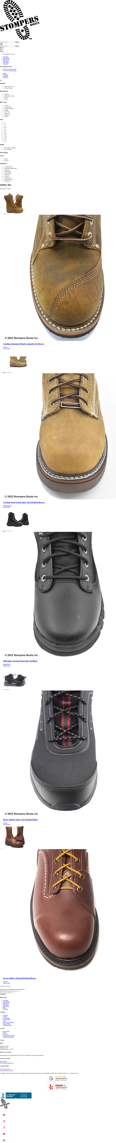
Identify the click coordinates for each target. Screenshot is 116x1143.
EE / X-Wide (8, 149)
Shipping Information (8, 1037)
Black (6, 159)
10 (5, 132)
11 (5, 135)
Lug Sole (7, 170)
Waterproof (7, 181)
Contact (5, 1016)
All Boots (5, 56)
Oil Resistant (8, 171)
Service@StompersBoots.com (6, 1063)
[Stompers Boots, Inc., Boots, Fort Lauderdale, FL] (16, 1098)
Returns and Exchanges (9, 1035)
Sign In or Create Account (9, 69)
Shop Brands (6, 58)
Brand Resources (7, 1025)
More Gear (6, 61)
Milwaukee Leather (9, 96)
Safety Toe (7, 113)
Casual (6, 105)
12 (5, 138)
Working (7, 114)
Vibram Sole (8, 177)
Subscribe (3, 994)
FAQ (4, 1021)
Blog (4, 1007)
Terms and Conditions (8, 1022)
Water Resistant (8, 179)
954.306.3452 (12, 70)
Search (17, 42)
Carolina (7, 94)
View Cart (5, 1034)
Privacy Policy (6, 1023)
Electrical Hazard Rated (11, 168)
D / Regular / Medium (10, 148)
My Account (6, 1031)
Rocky (6, 97)
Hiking (6, 110)
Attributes (5, 76)
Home (4, 73)
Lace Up (7, 111)
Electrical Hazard (9, 108)
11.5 (6, 137)
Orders (5, 1032)
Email (1, 990)
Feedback (5, 1009)
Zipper (6, 116)
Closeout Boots (8, 88)
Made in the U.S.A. (10, 86)
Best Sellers (6, 62)
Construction (8, 107)
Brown (6, 160)
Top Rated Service (61, 1078)
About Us (5, 64)
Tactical (7, 176)
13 (5, 140)
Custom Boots (6, 1019)
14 (5, 141)
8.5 (5, 127)
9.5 (5, 130)
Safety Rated (8, 173)
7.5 (5, 124)
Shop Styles (6, 59)
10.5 (6, 133)
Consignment (6, 1018)
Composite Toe (8, 166)
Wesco (6, 99)
